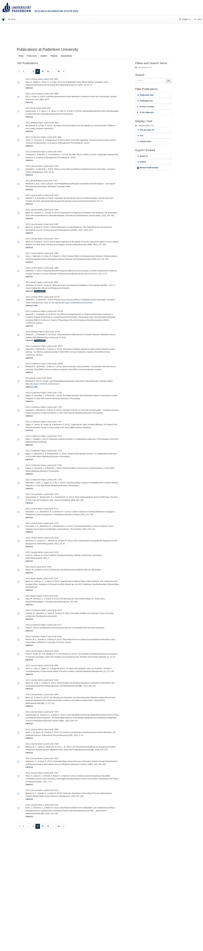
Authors (43, 56)
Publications (32, 56)
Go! (168, 80)
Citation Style (145, 141)
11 (48, 71)
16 (59, 71)
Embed (143, 162)
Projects (54, 56)
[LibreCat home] (3, 19)
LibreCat (29, 88)
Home (13, 19)
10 (43, 71)
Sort (141, 136)
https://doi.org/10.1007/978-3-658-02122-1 (43, 384)
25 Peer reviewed (147, 107)
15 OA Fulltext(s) (147, 112)
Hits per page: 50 (147, 130)
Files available (40, 291)
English (185, 19)
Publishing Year (146, 101)
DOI (35, 306)
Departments (66, 56)
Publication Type (147, 95)
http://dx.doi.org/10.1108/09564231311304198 (73, 303)
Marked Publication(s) (148, 168)
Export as (144, 156)
